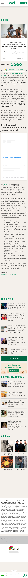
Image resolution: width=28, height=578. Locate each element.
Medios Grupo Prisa (14, 552)
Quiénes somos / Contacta (7, 538)
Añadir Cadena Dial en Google (15, 69)
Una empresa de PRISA (14, 548)
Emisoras (17, 538)
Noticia (4, 20)
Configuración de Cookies (17, 541)
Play (25, 575)
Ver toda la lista (14, 358)
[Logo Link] (12, 3)
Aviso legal (24, 538)
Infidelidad (13, 274)
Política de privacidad (16, 540)
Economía (4, 274)
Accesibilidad (6, 540)
